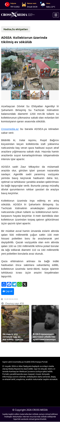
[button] (30, 68)
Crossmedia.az (10, 129)
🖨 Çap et (8, 291)
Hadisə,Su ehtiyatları (15, 29)
